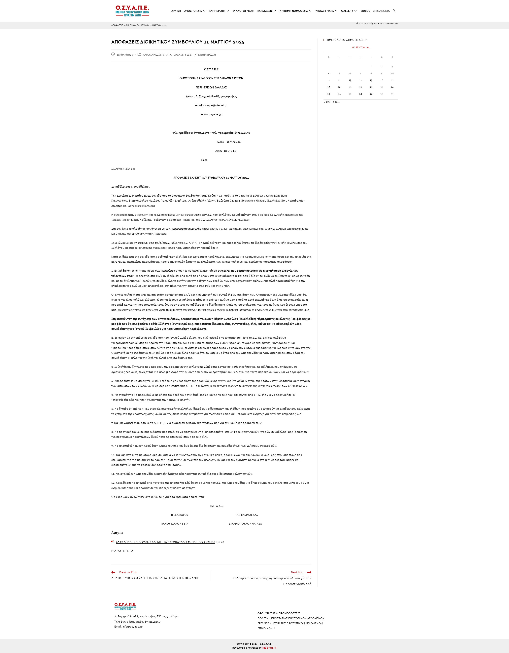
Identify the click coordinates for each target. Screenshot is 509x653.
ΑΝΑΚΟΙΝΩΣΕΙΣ (153, 55)
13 (350, 80)
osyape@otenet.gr (215, 105)
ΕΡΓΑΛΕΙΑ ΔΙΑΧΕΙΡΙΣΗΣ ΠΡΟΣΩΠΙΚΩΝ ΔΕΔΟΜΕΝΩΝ (290, 623)
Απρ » (336, 101)
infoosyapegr (132, 626)
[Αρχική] (357, 23)
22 (371, 87)
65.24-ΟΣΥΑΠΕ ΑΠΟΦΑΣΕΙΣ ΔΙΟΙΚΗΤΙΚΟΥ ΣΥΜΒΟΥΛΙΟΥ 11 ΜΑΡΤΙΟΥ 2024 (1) (165, 542)
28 (360, 94)
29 (371, 94)
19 (339, 87)
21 (360, 87)
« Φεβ (326, 101)
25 (328, 94)
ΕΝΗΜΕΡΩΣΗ (392, 23)
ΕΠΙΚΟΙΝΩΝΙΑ (266, 628)
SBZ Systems (269, 648)
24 (392, 87)
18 (328, 87)
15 (371, 80)
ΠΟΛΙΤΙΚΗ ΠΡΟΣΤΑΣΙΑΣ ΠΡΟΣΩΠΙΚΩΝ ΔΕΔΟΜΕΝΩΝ (290, 618)
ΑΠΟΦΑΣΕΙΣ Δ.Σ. (181, 55)
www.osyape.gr (211, 114)
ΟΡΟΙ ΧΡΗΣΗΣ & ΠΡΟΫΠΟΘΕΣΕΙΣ (278, 613)
